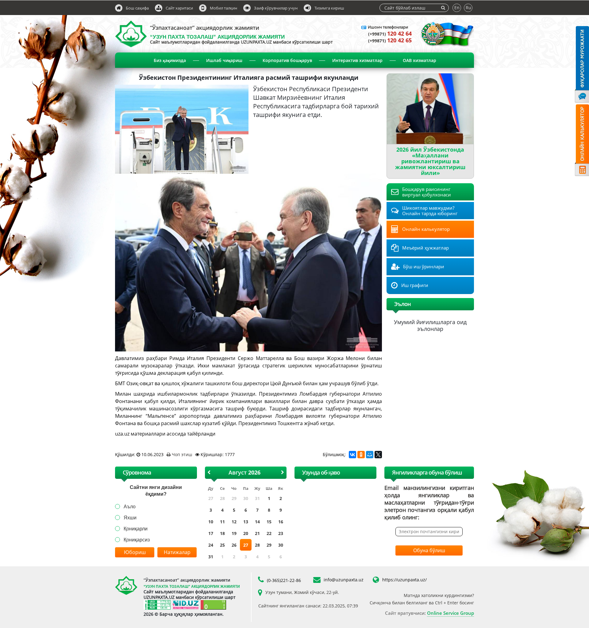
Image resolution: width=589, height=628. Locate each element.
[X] (378, 454)
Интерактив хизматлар (357, 60)
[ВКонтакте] (352, 454)
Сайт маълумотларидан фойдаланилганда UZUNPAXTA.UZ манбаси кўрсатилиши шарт (241, 42)
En (457, 7)
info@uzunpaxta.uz (344, 580)
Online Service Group (450, 613)
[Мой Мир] (369, 454)
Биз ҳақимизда (170, 60)
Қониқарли (136, 528)
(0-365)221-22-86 (284, 580)
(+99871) (390, 34)
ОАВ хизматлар (419, 60)
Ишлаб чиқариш (224, 60)
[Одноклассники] (361, 454)
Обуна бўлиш (429, 550)
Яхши (130, 517)
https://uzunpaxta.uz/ (404, 580)
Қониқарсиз (137, 539)
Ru (468, 7)
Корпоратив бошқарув (287, 60)
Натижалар (177, 552)
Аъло (130, 506)
